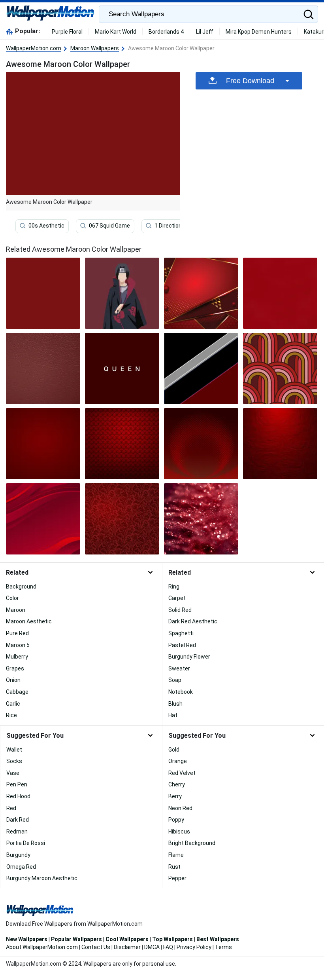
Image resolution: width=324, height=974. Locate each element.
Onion (13, 680)
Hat (172, 715)
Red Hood (18, 796)
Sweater (179, 668)
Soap (174, 680)
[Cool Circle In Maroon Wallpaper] (201, 443)
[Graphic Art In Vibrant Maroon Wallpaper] (280, 368)
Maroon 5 (18, 645)
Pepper (177, 878)
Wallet (14, 749)
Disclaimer (127, 947)
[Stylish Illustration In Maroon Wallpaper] (201, 368)
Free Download (250, 81)
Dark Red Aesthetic (192, 621)
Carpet (177, 598)
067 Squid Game (109, 226)
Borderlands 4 (166, 31)
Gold (173, 749)
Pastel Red (182, 645)
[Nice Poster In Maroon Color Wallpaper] (122, 368)
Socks (14, 761)
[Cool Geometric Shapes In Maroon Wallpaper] (201, 293)
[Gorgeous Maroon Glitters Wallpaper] (201, 518)
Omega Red (21, 867)
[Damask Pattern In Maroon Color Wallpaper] (122, 518)
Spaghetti (181, 633)
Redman (17, 831)
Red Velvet (182, 773)
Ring (173, 586)
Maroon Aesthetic (29, 621)
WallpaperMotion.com (33, 48)
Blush (175, 704)
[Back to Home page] (50, 14)
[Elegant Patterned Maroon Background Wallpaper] (122, 443)
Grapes (15, 668)
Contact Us (95, 947)
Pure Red (17, 633)
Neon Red (180, 808)
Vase (12, 773)
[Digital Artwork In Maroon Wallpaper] (43, 518)
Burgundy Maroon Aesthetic (41, 878)
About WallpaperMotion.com (42, 947)
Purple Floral (67, 31)
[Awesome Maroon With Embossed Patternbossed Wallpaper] (280, 443)
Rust (174, 867)
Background (21, 586)
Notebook (180, 692)
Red (11, 808)
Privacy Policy (194, 947)
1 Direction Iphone (177, 226)
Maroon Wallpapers (94, 48)
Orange (177, 761)
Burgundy (18, 855)
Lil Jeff (204, 31)
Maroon (15, 610)
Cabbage (17, 692)
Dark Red (17, 819)
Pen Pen (16, 784)
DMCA (152, 947)
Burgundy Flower (189, 656)
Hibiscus (179, 831)
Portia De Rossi (25, 843)
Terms (223, 947)
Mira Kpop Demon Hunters (259, 31)
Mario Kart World (115, 31)
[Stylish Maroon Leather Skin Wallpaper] (43, 368)
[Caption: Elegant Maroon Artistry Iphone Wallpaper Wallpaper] (280, 293)
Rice (11, 715)
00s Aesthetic (46, 226)
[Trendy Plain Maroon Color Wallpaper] (43, 443)
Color (12, 598)
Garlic (13, 704)
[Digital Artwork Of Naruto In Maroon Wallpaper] (122, 293)
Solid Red (180, 610)
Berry (175, 796)
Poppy (176, 819)
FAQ (168, 947)
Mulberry (17, 656)
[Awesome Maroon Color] (43, 293)
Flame (176, 855)
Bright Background (191, 843)
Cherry (176, 784)
